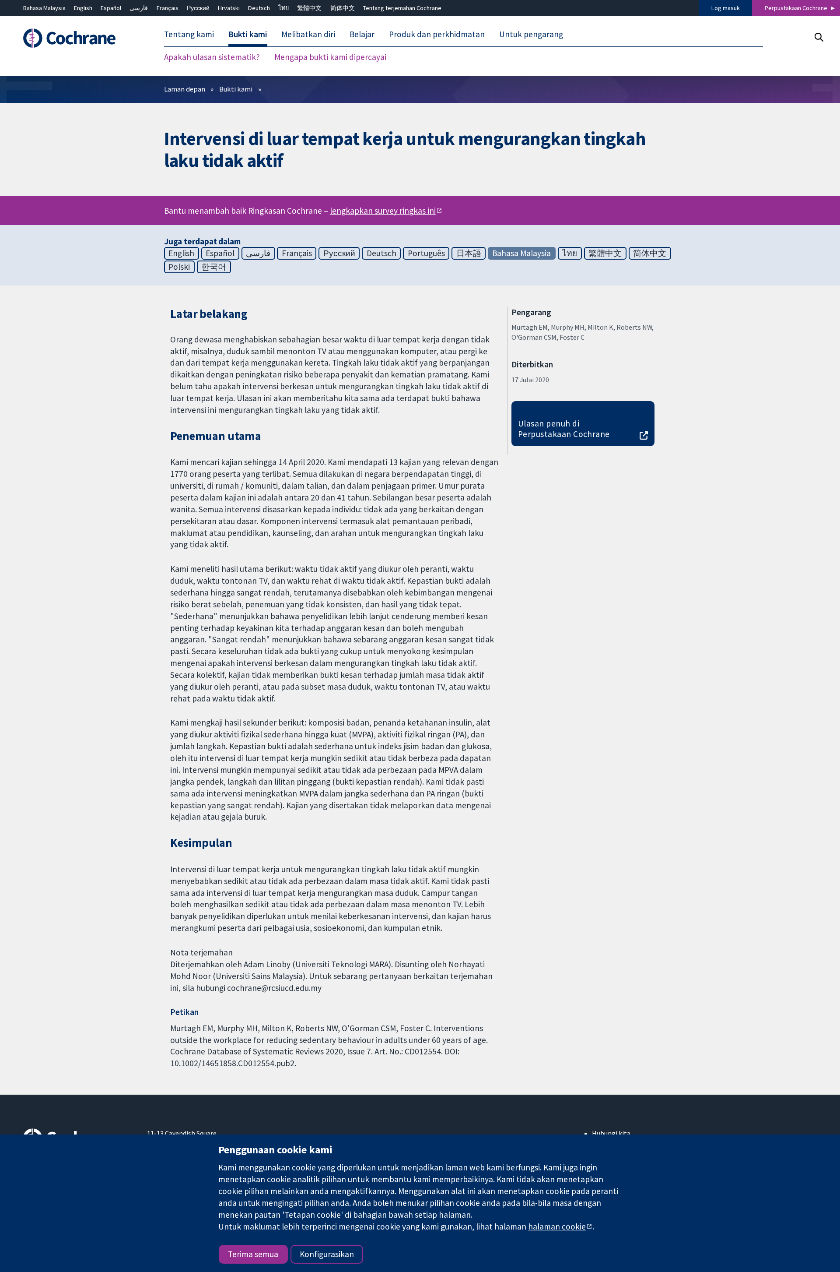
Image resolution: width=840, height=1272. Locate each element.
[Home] (79, 38)
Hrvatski (229, 8)
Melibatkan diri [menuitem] (308, 34)
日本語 (468, 253)
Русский (198, 8)
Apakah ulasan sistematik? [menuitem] (212, 57)
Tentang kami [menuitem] (189, 34)
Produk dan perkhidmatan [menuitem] (437, 34)
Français (167, 8)
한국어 (213, 266)
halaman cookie (557, 1226)
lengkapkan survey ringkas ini (383, 210)
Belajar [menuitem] (362, 34)
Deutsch (259, 8)
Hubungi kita (611, 1133)
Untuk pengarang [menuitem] (531, 34)
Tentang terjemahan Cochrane (402, 8)
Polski (179, 266)
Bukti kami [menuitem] (247, 34)
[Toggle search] (819, 37)
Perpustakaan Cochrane (796, 8)
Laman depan (184, 89)
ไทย (283, 8)
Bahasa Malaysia (44, 8)
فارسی (139, 8)
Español (111, 8)
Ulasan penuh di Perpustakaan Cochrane (564, 429)
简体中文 (342, 8)
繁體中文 (309, 8)
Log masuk (725, 8)
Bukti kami (235, 89)
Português (426, 253)
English (83, 8)
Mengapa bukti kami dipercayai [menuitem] (330, 57)
